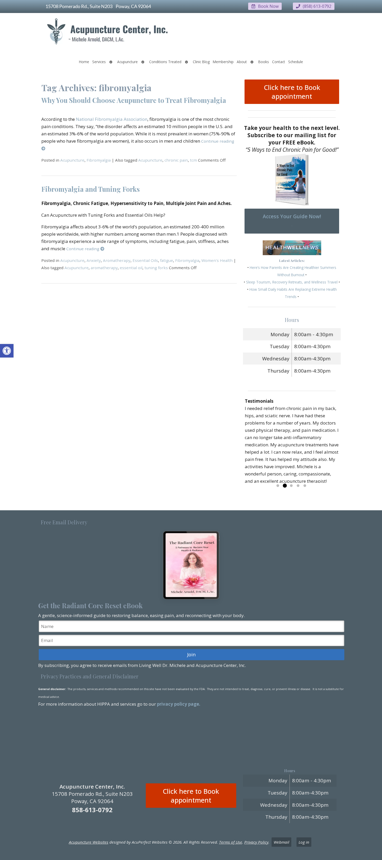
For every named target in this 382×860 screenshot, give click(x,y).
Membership (223, 61)
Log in (304, 842)
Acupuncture (127, 61)
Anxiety (94, 260)
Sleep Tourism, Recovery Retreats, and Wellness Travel (292, 282)
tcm (193, 160)
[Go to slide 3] (291, 485)
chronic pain (176, 160)
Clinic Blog (201, 61)
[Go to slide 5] (304, 485)
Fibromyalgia (99, 160)
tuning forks (156, 267)
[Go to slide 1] (277, 485)
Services (99, 61)
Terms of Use (230, 842)
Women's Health (217, 260)
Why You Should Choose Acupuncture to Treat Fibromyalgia (133, 100)
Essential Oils (145, 260)
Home (84, 61)
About (242, 61)
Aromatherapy (116, 260)
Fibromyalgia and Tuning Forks (90, 188)
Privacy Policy (256, 842)
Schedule (295, 61)
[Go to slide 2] (284, 485)
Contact (278, 61)
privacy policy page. (179, 704)
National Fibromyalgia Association (111, 119)
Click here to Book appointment (292, 92)
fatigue (166, 260)
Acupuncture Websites (88, 842)
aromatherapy (104, 267)
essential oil (131, 267)
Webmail (281, 842)
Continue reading (83, 248)
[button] (7, 351)
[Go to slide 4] (298, 485)
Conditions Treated (165, 61)
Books (263, 61)
